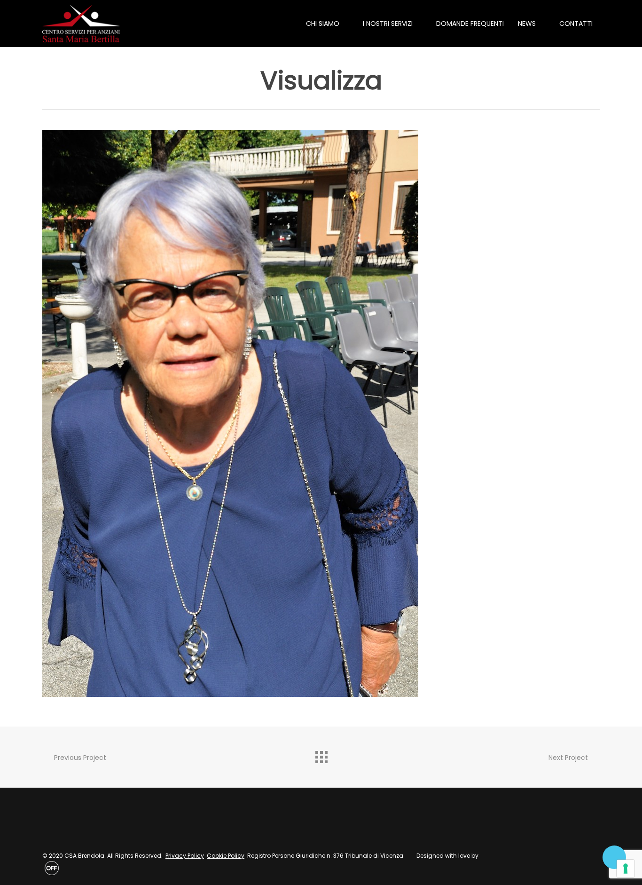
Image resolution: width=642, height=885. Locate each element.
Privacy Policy (184, 856)
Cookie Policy (225, 856)
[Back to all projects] (321, 754)
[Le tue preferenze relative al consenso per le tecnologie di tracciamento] (625, 868)
